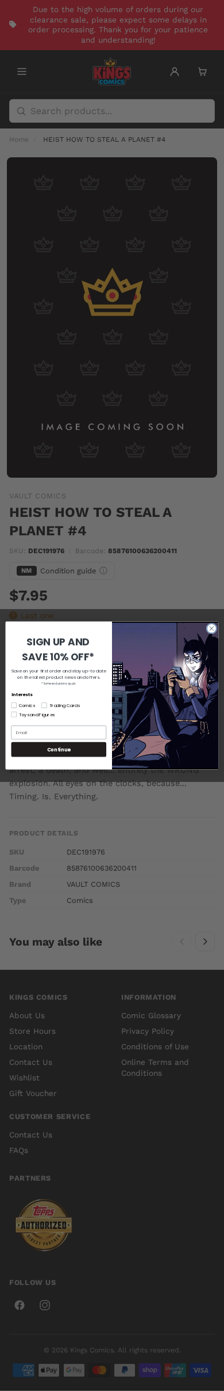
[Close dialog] (212, 628)
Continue (59, 749)
